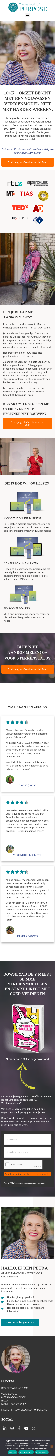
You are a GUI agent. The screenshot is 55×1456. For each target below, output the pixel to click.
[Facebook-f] (19, 1428)
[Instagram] (12, 1428)
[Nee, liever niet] (52, 1446)
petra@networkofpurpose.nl (28, 1409)
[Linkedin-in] (4, 1428)
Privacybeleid (41, 1452)
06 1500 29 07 (18, 1404)
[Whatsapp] (33, 1428)
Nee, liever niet (26, 1452)
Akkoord (12, 1452)
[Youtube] (26, 1428)
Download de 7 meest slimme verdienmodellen (27, 1174)
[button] (27, 15)
